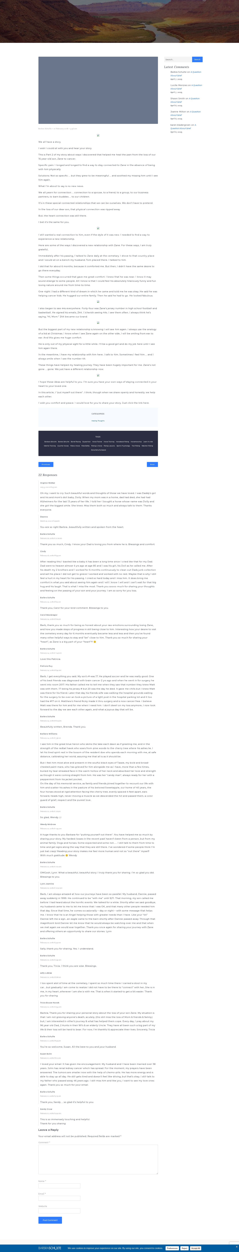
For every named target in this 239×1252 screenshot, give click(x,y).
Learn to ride (148, 441)
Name (42, 1181)
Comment (44, 1142)
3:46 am (73, 129)
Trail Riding (136, 446)
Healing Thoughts (98, 421)
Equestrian (86, 441)
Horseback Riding (122, 441)
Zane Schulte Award (98, 450)
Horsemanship (136, 441)
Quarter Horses (63, 446)
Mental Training (50, 446)
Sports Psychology (123, 446)
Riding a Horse (96, 446)
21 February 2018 (61, 129)
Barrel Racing (76, 441)
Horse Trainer (97, 441)
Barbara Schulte (50, 441)
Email (42, 1194)
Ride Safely (85, 446)
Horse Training (109, 441)
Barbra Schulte (44, 129)
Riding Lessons (109, 446)
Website (42, 1206)
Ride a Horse (75, 446)
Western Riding (147, 446)
